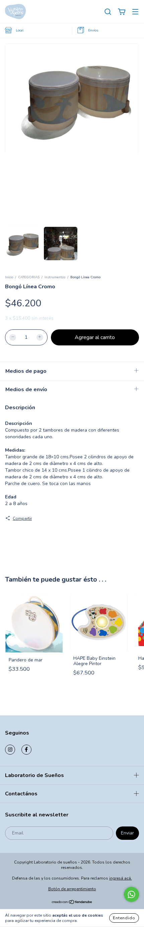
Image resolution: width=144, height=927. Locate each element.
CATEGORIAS (29, 277)
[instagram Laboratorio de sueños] (10, 750)
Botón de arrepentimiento (72, 889)
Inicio (9, 277)
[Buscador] (107, 12)
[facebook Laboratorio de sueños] (26, 750)
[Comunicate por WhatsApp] (131, 894)
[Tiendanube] (72, 903)
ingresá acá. (120, 878)
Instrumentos (55, 277)
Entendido (124, 918)
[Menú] (135, 12)
